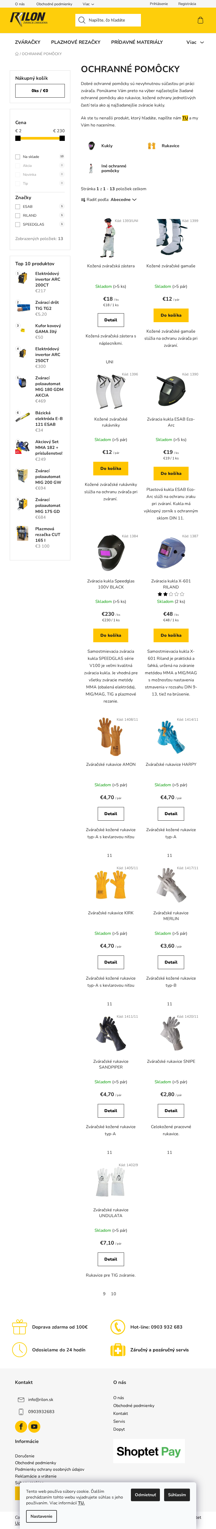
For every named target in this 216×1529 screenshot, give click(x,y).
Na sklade (43, 156)
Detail (110, 320)
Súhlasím (177, 1495)
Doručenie (25, 1456)
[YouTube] (34, 1427)
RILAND (43, 215)
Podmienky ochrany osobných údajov (49, 1469)
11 (109, 855)
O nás (20, 4)
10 (113, 1294)
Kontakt (120, 1413)
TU (185, 118)
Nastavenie (41, 1516)
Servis (119, 1421)
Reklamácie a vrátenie (36, 1476)
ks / (40, 91)
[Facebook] (21, 1427)
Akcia (43, 165)
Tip (43, 183)
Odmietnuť (145, 1495)
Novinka (43, 174)
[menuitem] (28, 42)
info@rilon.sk (40, 1399)
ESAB (43, 206)
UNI (109, 362)
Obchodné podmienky (54, 4)
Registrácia (187, 3)
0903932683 (41, 1411)
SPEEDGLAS (43, 224)
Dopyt (119, 1429)
